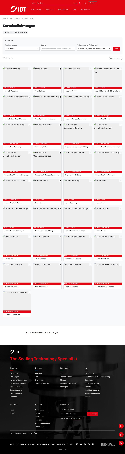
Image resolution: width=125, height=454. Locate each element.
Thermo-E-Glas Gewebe (13, 315)
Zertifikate (89, 380)
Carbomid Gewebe (11, 287)
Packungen (14, 377)
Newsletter (39, 417)
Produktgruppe (11, 45)
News (37, 413)
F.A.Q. (12, 413)
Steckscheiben (16, 393)
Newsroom (39, 410)
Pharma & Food (66, 377)
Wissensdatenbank (92, 393)
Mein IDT (93, 3)
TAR (36, 377)
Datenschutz (76, 418)
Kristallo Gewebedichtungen (15, 119)
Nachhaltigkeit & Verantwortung (97, 377)
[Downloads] (121, 434)
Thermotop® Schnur (103, 119)
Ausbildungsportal (92, 390)
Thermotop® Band (41, 147)
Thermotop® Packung (12, 147)
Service (50, 9)
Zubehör (13, 397)
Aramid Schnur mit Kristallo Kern (108, 91)
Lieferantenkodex (92, 383)
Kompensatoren (16, 387)
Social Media (42, 444)
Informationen (21, 32)
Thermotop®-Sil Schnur (13, 203)
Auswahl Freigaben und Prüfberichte (91, 49)
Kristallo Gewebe (41, 287)
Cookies (51, 444)
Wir (74, 9)
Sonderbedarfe (16, 390)
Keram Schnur (40, 203)
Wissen (38, 404)
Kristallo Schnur (71, 91)
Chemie (63, 380)
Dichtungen (14, 373)
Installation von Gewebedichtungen (42, 332)
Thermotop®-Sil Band (73, 175)
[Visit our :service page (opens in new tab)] (77, 444)
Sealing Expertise (42, 383)
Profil (12, 410)
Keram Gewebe (101, 231)
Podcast (38, 420)
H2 (61, 373)
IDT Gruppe (89, 373)
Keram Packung (71, 203)
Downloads (39, 427)
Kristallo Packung (11, 91)
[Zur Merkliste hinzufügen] (29, 68)
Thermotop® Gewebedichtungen (77, 147)
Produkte (36, 9)
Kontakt (88, 397)
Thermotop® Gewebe (73, 259)
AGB (12, 444)
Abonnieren (92, 414)
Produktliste (9, 32)
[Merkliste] (121, 426)
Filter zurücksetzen (115, 58)
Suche (43, 45)
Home (4, 18)
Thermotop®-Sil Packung (105, 175)
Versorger (64, 387)
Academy (39, 373)
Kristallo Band (40, 91)
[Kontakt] (121, 443)
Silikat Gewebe (9, 259)
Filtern (116, 49)
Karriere (85, 9)
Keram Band (100, 203)
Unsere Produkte (14, 18)
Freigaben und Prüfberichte (87, 45)
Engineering (39, 380)
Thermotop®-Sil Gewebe (105, 287)
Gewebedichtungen (28, 18)
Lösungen (63, 9)
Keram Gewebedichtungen (14, 231)
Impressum (19, 444)
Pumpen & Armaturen (68, 383)
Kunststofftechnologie (18, 380)
